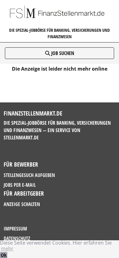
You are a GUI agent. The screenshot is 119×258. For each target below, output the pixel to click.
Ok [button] (4, 255)
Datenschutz (17, 238)
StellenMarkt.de (21, 137)
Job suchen (62, 53)
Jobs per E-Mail (20, 185)
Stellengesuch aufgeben (29, 175)
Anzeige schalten (22, 204)
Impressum (15, 228)
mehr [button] (7, 248)
